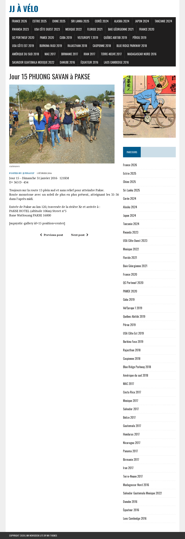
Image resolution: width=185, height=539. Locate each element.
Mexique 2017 (130, 400)
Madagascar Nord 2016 (141, 54)
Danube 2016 (67, 62)
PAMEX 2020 (47, 37)
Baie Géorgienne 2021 (121, 29)
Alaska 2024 (121, 21)
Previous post (53, 235)
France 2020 (146, 29)
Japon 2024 (142, 21)
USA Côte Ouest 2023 (47, 29)
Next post (78, 235)
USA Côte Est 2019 (23, 46)
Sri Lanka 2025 (80, 21)
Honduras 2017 (131, 434)
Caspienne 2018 (102, 46)
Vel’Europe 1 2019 (88, 37)
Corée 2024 (102, 21)
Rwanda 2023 (20, 29)
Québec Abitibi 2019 (115, 37)
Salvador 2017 (131, 409)
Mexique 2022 (73, 29)
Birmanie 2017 (69, 54)
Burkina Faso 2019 (51, 46)
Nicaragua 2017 (131, 443)
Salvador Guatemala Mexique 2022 (33, 62)
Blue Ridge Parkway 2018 (132, 46)
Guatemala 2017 (132, 426)
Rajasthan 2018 (77, 46)
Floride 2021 (94, 29)
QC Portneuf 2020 (23, 37)
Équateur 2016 (89, 62)
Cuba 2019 (66, 37)
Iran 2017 (89, 54)
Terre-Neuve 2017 (111, 54)
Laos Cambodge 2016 (116, 62)
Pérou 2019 (139, 37)
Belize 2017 (129, 417)
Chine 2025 (58, 21)
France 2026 (19, 21)
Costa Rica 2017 (132, 392)
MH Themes (52, 535)
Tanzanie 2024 (163, 21)
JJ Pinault (28, 173)
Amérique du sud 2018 (25, 54)
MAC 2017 (50, 54)
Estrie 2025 (40, 21)
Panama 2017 (130, 451)
